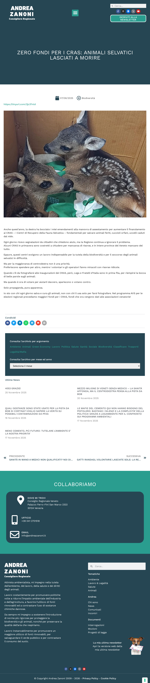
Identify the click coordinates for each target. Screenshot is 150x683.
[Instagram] (123, 11)
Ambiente (15, 346)
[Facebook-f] (118, 11)
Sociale (93, 346)
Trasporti (133, 346)
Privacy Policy (90, 678)
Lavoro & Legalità (98, 583)
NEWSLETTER (128, 18)
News (91, 606)
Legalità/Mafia (18, 351)
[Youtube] (138, 11)
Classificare (120, 346)
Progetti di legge (97, 632)
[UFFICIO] (14, 520)
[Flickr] (128, 11)
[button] (75, 13)
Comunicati (94, 609)
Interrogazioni (96, 625)
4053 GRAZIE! (13, 388)
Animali (26, 346)
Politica (65, 346)
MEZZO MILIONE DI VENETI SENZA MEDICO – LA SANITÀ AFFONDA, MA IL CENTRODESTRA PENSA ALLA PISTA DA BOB (109, 391)
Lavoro (56, 346)
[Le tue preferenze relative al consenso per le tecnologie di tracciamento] (145, 680)
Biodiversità (105, 346)
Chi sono (93, 602)
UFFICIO (26, 517)
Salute (75, 346)
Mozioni (92, 628)
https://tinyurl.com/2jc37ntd (20, 104)
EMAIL (25, 532)
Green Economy (41, 346)
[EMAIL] (14, 534)
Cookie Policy (108, 678)
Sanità (83, 346)
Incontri (92, 613)
